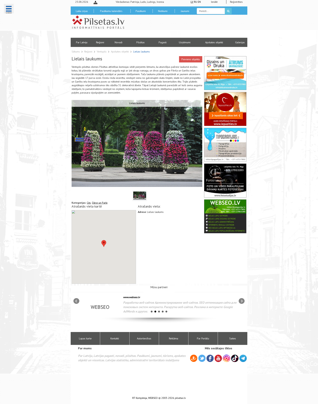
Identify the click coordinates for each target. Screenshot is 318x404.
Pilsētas (140, 42)
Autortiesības (144, 338)
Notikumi (162, 11)
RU (195, 1)
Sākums (76, 51)
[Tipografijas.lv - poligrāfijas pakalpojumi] (225, 145)
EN (199, 1)
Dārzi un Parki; (100, 202)
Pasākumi (141, 11)
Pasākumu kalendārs (111, 11)
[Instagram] (226, 358)
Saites (232, 338)
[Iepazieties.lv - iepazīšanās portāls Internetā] (225, 109)
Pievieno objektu (190, 59)
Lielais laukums (141, 51)
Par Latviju (81, 42)
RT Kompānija (139, 398)
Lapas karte (85, 338)
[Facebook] (210, 359)
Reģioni (100, 42)
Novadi (118, 42)
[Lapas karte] (95, 2)
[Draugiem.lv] (193, 359)
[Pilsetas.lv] (100, 22)
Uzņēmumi (184, 42)
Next (242, 301)
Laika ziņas (82, 11)
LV (192, 1)
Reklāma (173, 338)
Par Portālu (203, 338)
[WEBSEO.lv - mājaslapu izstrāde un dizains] (225, 216)
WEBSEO (153, 398)
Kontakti (114, 338)
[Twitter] (202, 359)
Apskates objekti (214, 42)
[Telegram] (243, 358)
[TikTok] (235, 358)
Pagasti (163, 42)
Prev (76, 301)
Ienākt (214, 1)
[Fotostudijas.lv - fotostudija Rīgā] (225, 180)
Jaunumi (185, 11)
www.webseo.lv (131, 297)
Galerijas (240, 42)
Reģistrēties (236, 1)
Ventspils (102, 51)
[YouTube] (218, 358)
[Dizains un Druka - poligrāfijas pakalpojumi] (225, 73)
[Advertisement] (185, 27)
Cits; (89, 202)
